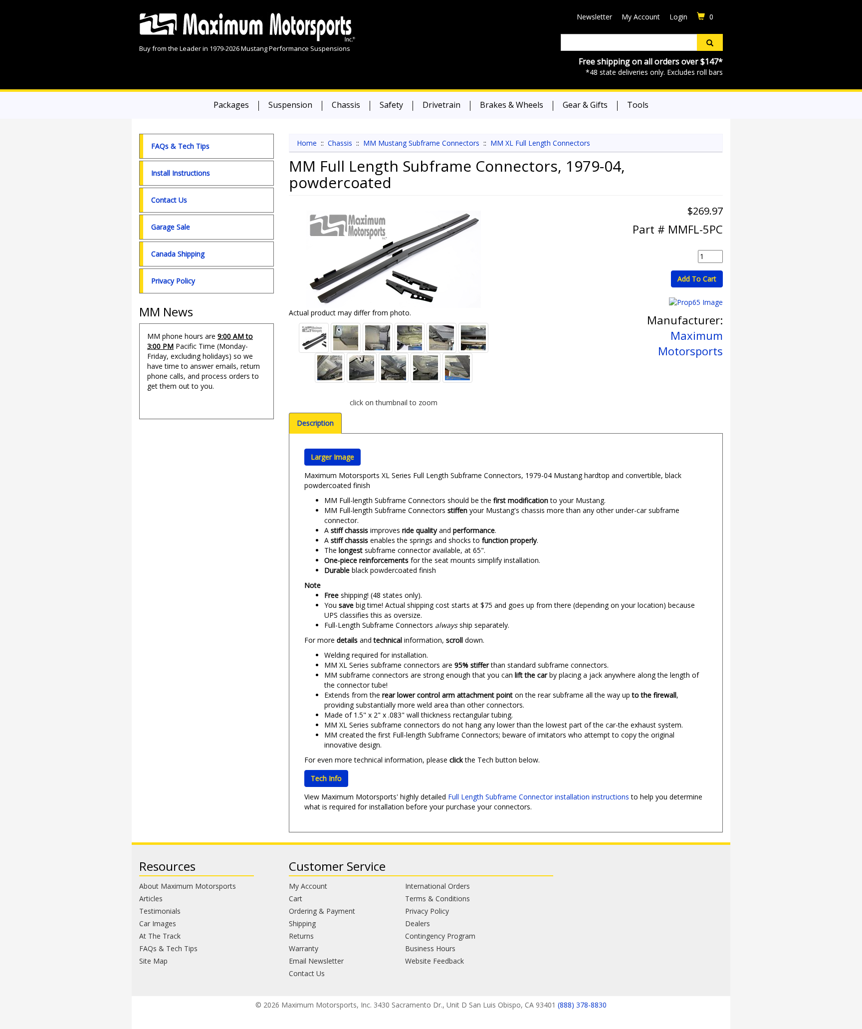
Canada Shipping (178, 253)
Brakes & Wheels (511, 104)
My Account (641, 16)
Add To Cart (696, 278)
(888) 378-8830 (582, 1005)
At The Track (160, 936)
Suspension (290, 104)
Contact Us (169, 200)
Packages (231, 104)
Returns (301, 936)
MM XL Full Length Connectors (540, 143)
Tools (637, 104)
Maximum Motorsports (690, 343)
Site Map (153, 961)
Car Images (157, 923)
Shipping (302, 923)
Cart (295, 898)
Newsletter (594, 16)
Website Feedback (434, 961)
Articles (151, 898)
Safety (391, 104)
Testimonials (160, 911)
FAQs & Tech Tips (180, 146)
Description (315, 423)
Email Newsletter (316, 961)
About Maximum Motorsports (187, 886)
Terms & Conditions (437, 898)
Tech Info (326, 778)
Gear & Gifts (585, 104)
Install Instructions (180, 173)
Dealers (417, 923)
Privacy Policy (173, 280)
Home (307, 143)
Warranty (303, 948)
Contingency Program (440, 936)
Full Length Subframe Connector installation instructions (538, 796)
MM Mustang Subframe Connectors (421, 143)
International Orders (437, 886)
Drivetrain (441, 104)
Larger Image (332, 457)
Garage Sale (170, 227)
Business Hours (430, 948)
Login (678, 16)
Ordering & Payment (322, 911)
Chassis (346, 104)
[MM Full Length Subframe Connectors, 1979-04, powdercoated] (393, 259)
